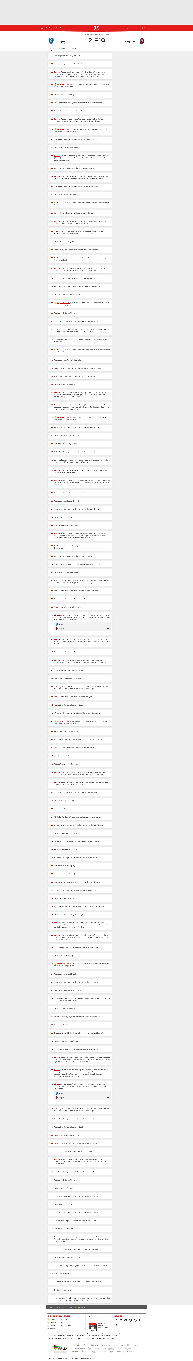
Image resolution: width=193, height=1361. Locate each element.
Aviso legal (58, 1338)
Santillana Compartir (105, 1345)
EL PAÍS (76, 1345)
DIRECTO (51, 48)
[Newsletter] (134, 28)
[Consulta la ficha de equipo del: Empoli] (56, 624)
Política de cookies (83, 1338)
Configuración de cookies (97, 1338)
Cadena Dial (103, 1348)
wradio (90, 1348)
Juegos (127, 28)
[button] (60, 1352)
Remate (57, 72)
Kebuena (126, 1348)
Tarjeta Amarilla (63, 84)
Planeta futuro (118, 1348)
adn (128, 1345)
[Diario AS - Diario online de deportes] (96, 28)
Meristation (120, 1352)
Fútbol (58, 28)
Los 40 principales (85, 1345)
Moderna (75, 1351)
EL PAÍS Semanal (111, 1348)
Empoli (61, 625)
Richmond (134, 1348)
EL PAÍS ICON (95, 1352)
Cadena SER (115, 1345)
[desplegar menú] (42, 28)
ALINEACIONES (61, 48)
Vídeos (65, 28)
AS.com (122, 1345)
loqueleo (112, 1352)
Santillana (94, 1345)
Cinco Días (96, 1348)
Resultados (50, 28)
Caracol (135, 1345)
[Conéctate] (140, 28)
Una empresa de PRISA (60, 1347)
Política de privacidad (69, 1338)
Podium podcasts (85, 1352)
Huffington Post (79, 1348)
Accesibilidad (110, 1338)
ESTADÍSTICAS (72, 48)
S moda (103, 1352)
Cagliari (61, 629)
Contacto (50, 1338)
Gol (58, 615)
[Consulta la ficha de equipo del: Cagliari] (56, 628)
